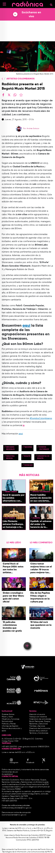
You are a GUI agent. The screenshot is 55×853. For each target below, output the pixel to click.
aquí (26, 326)
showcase (28, 465)
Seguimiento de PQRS (19, 796)
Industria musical (10, 457)
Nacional (28, 447)
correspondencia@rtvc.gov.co (14, 787)
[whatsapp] (14, 94)
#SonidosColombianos (41, 418)
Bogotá (27, 456)
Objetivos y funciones (10, 719)
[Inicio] (27, 3)
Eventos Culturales (44, 448)
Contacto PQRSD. (13, 789)
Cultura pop (37, 589)
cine (6, 589)
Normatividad (7, 721)
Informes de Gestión (10, 726)
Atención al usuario (37, 714)
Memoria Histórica (39, 618)
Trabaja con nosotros (38, 717)
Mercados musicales (10, 448)
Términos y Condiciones (38, 733)
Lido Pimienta (10, 518)
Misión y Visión (7, 717)
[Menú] (4, 4)
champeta (36, 518)
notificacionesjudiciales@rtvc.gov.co (16, 808)
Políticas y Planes (9, 724)
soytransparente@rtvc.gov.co (14, 815)
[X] (9, 94)
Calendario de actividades (40, 719)
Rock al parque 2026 (12, 560)
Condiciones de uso (10, 772)
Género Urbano (11, 491)
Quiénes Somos (8, 714)
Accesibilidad (7, 774)
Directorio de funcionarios (39, 728)
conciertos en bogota (43, 457)
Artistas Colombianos (20, 79)
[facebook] (3, 94)
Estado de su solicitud (38, 731)
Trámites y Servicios (37, 726)
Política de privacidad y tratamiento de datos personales (25, 770)
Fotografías (37, 560)
